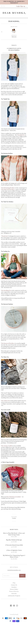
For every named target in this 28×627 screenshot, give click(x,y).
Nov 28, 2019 (14, 26)
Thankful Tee (21, 135)
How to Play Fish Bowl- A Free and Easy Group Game (14, 533)
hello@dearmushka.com (14, 570)
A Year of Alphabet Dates (14, 550)
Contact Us (14, 585)
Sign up (22, 6)
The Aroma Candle (6, 446)
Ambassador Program (14, 595)
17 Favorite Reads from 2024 (14, 545)
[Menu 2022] (2, 6)
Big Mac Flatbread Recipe (14, 540)
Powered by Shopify (14, 614)
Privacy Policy (14, 589)
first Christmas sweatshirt (13, 496)
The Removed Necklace (8, 343)
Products (14, 518)
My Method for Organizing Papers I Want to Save (14, 556)
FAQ (14, 583)
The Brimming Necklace (8, 188)
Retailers (14, 587)
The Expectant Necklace (8, 189)
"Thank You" (4, 236)
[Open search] (4, 6)
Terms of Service (14, 591)
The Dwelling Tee (6, 290)
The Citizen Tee (5, 400)
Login (18, 6)
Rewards (14, 593)
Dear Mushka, (14, 21)
